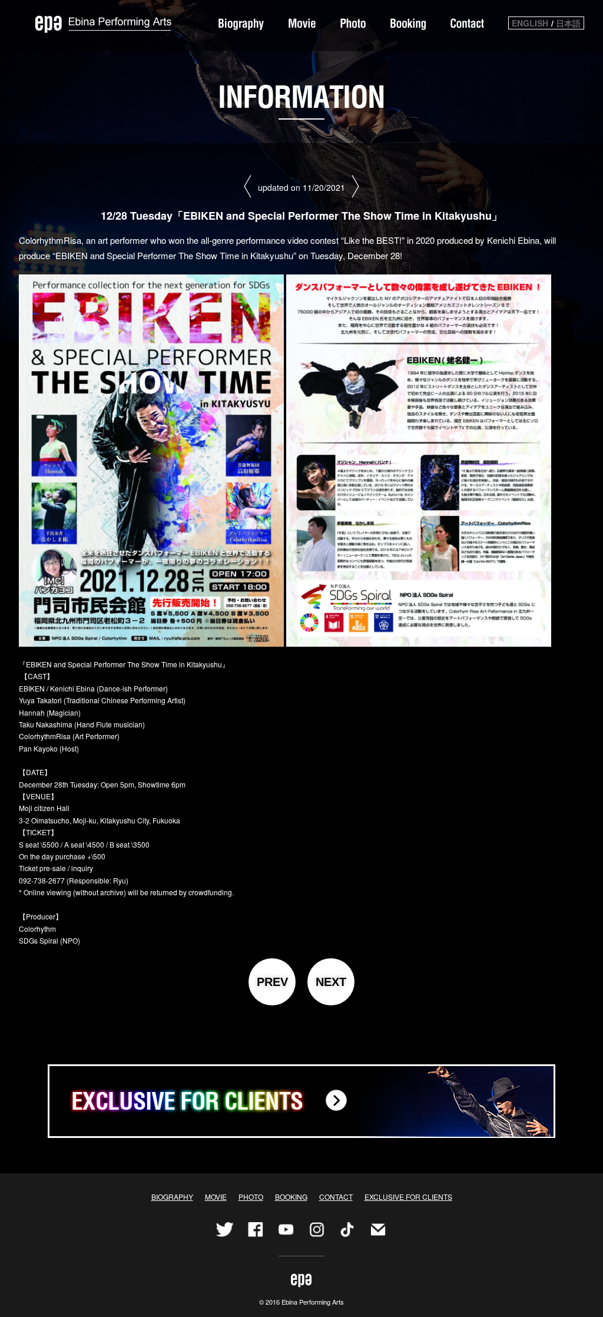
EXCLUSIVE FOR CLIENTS (408, 1197)
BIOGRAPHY (172, 1197)
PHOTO (250, 1197)
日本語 (568, 23)
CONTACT (336, 1197)
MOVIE (216, 1197)
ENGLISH (530, 23)
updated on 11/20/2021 (301, 187)
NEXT (331, 981)
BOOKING (291, 1197)
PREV (272, 981)
